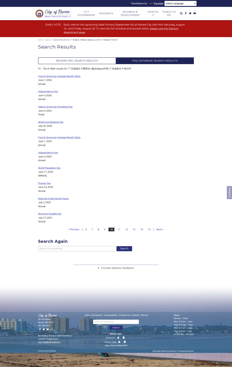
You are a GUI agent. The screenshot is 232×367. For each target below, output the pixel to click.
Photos (144, 315)
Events (135, 315)
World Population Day (49, 168)
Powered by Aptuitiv (186, 351)
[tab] (77, 60)
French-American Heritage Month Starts (59, 76)
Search (48, 40)
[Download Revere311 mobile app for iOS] (118, 338)
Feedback (229, 192)
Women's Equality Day (49, 213)
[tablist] (116, 60)
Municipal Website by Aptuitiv (164, 351)
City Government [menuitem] (86, 13)
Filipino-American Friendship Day (55, 106)
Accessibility (110, 315)
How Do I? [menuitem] (153, 13)
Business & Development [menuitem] (130, 13)
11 (119, 229)
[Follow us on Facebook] (40, 329)
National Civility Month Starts (53, 198)
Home (40, 40)
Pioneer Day (44, 183)
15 (149, 229)
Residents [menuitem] (106, 13)
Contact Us (124, 315)
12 (126, 229)
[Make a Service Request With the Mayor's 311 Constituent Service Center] (52, 329)
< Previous (73, 229)
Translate (158, 3)
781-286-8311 (44, 325)
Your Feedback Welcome (49, 342)
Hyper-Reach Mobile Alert (116, 345)
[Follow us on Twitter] (44, 329)
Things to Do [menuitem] (169, 13)
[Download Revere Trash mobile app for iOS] (119, 342)
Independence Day (48, 91)
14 (141, 229)
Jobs (86, 315)
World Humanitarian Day (51, 122)
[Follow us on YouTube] (47, 329)
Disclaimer (96, 315)
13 (134, 229)
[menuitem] (181, 13)
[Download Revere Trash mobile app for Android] (125, 342)
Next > (159, 229)
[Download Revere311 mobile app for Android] (124, 338)
